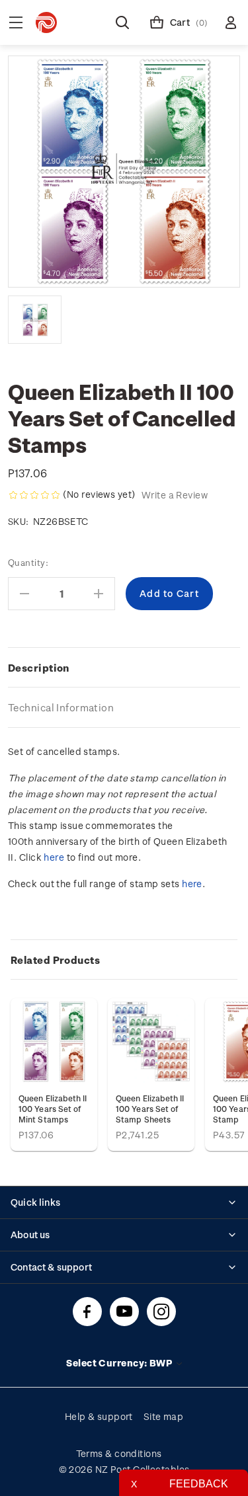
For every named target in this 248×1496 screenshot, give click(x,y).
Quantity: (28, 562)
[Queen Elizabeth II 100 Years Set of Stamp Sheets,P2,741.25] (151, 1041)
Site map (164, 1416)
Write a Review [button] (175, 494)
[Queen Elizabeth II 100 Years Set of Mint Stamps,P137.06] (54, 1041)
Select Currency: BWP (120, 1362)
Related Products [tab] (55, 960)
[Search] (122, 22)
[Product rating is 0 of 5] (34, 495)
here (54, 857)
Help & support (99, 1416)
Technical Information (61, 707)
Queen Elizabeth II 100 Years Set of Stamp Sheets (150, 1108)
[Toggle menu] (16, 22)
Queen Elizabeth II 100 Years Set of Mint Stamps (53, 1108)
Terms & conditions (119, 1453)
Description (38, 668)
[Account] (231, 22)
